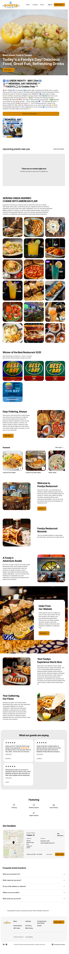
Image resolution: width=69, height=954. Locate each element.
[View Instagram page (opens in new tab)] (6, 945)
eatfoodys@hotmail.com (47, 843)
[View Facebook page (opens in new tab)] (4, 945)
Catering (35, 5)
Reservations (17, 926)
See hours (49, 854)
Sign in (50, 5)
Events (39, 926)
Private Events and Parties (41, 922)
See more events (59, 149)
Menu (28, 5)
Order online (59, 854)
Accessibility (29, 937)
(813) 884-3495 (45, 841)
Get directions (60, 834)
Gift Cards (16, 928)
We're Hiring (29, 928)
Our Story (28, 926)
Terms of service (18, 937)
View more (8, 754)
